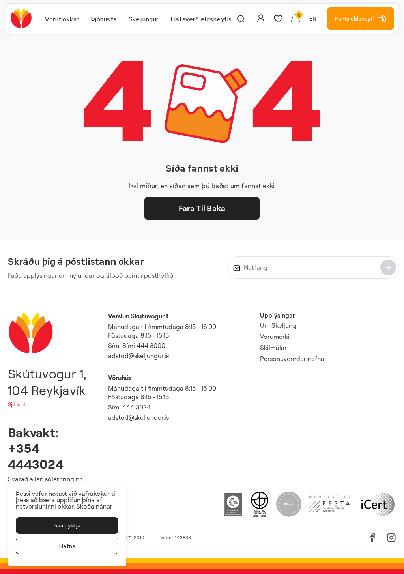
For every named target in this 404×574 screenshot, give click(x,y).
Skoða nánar (94, 506)
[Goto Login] (278, 18)
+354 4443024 (36, 456)
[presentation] (62, 18)
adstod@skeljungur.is (138, 356)
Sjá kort (17, 404)
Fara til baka (202, 208)
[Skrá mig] (388, 267)
